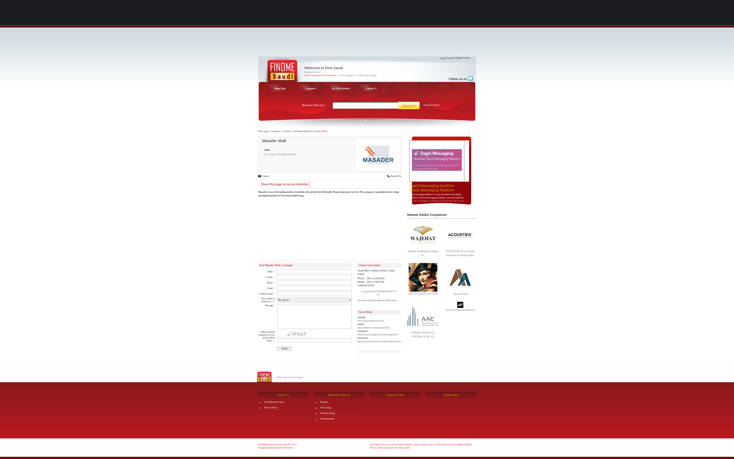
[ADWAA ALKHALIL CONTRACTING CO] (423, 316)
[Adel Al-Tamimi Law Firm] (423, 277)
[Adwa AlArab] (460, 277)
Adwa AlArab (460, 294)
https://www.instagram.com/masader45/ (377, 334)
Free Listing (325, 407)
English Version (463, 58)
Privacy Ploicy (270, 407)
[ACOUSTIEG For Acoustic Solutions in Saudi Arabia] (460, 234)
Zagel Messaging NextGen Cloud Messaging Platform (432, 188)
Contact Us (371, 88)
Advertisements (327, 418)
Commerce (287, 131)
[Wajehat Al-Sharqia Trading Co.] (423, 234)
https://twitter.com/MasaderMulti (373, 327)
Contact (265, 176)
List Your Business (340, 88)
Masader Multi (320, 131)
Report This (396, 176)
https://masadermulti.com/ (370, 321)
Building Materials (303, 131)
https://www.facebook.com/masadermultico (379, 341)
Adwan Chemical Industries (460, 309)
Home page (263, 131)
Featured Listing (327, 413)
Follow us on (458, 79)
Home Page (279, 88)
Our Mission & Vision (274, 402)
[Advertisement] (367, 29)
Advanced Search (431, 105)
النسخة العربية (447, 58)
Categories (310, 88)
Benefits (324, 402)
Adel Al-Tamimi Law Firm (423, 293)
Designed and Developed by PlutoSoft (275, 447)
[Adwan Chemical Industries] (460, 304)
